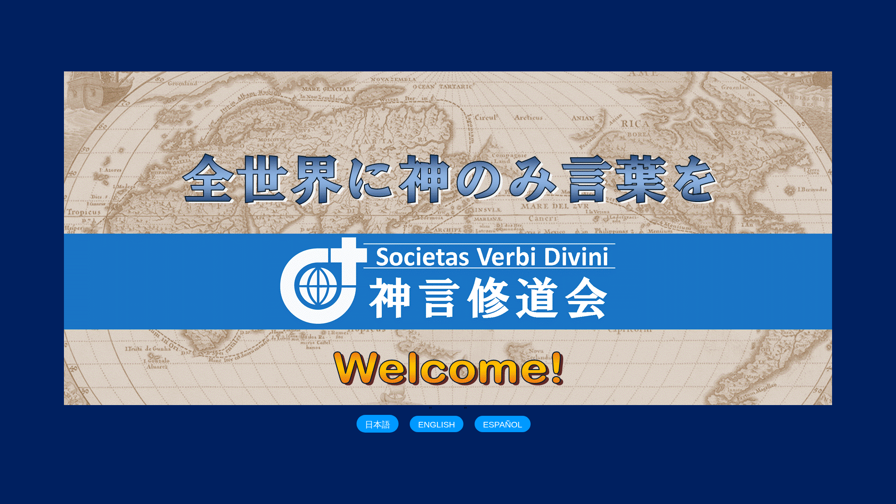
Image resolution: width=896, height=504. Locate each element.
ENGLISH (436, 424)
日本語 (377, 424)
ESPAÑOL (502, 424)
